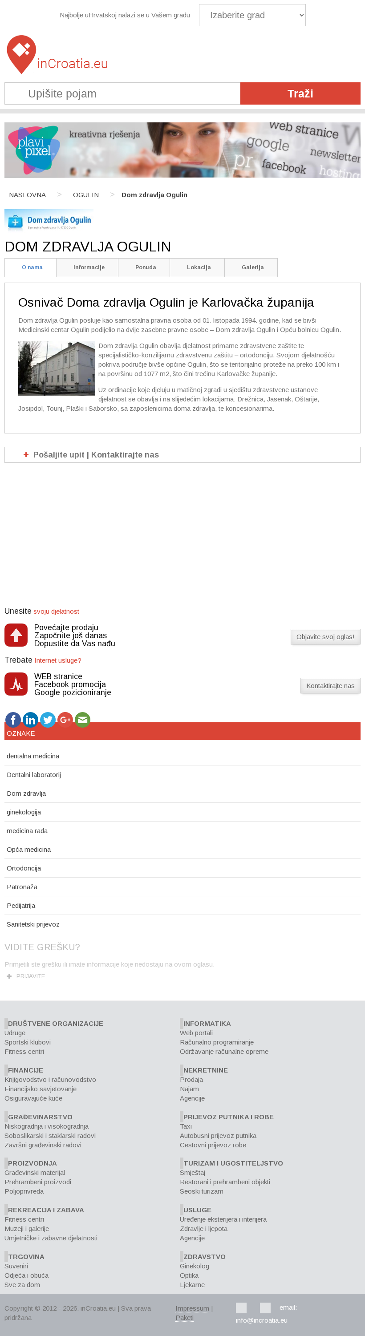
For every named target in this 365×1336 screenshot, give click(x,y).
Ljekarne (192, 1284)
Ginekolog (194, 1266)
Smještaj (192, 1172)
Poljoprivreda (24, 1191)
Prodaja (191, 1079)
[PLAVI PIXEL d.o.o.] (182, 175)
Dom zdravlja (26, 793)
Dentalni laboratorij (34, 774)
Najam (189, 1089)
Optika (189, 1275)
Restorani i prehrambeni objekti (225, 1182)
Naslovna (27, 194)
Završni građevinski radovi (42, 1145)
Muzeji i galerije (26, 1228)
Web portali (196, 1032)
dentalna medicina (33, 756)
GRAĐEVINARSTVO (40, 1117)
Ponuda (145, 267)
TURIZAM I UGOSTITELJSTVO (233, 1163)
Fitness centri (24, 1051)
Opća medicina (29, 849)
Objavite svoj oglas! (325, 636)
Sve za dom (22, 1284)
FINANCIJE (25, 1070)
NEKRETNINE (205, 1070)
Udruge (14, 1032)
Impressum (192, 1308)
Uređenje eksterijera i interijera (223, 1219)
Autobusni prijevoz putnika (218, 1135)
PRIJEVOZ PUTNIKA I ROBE (228, 1117)
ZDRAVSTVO (204, 1256)
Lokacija (199, 267)
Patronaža (22, 887)
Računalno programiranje (217, 1042)
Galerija (253, 267)
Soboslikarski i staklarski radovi (50, 1135)
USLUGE (197, 1210)
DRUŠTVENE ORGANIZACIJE (55, 1023)
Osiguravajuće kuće (33, 1098)
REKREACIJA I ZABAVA (46, 1210)
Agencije (192, 1098)
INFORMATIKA (207, 1023)
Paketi (184, 1317)
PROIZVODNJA (32, 1163)
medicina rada (27, 830)
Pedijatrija (21, 905)
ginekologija (24, 812)
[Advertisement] (182, 540)
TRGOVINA (26, 1256)
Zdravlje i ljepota (203, 1228)
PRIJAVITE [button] (30, 976)
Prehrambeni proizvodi (37, 1182)
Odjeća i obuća (26, 1275)
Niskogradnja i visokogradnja (46, 1126)
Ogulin (86, 194)
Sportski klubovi (27, 1042)
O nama (32, 267)
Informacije (89, 267)
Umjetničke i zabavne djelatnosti (50, 1238)
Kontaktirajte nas (330, 685)
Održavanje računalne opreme (224, 1051)
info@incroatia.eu (262, 1320)
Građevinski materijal (34, 1172)
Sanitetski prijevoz (33, 924)
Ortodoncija (24, 868)
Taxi (186, 1126)
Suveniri (16, 1266)
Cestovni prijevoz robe (213, 1145)
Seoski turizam (201, 1191)
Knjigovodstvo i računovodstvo (50, 1079)
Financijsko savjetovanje (40, 1089)
